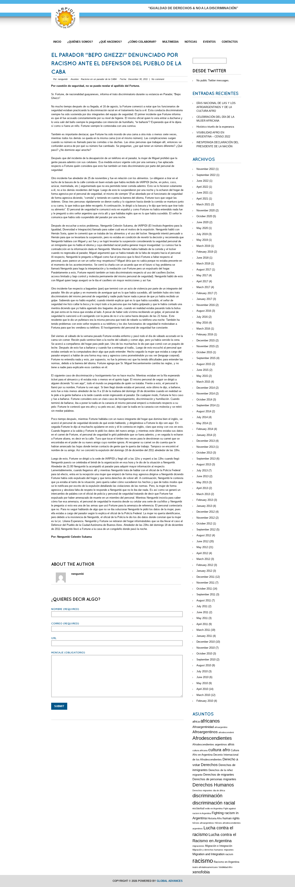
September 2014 (206, 405)
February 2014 (204, 428)
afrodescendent (226, 732)
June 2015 (202, 369)
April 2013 (202, 488)
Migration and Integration (208, 854)
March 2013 (203, 494)
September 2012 (206, 529)
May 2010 (202, 683)
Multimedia (170, 41)
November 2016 (205, 304)
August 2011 (203, 600)
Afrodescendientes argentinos (209, 744)
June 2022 (202, 180)
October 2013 (204, 452)
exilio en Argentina (214, 808)
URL (53, 638)
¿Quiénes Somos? (80, 41)
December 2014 (205, 387)
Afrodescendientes (212, 738)
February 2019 (204, 251)
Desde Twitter (209, 71)
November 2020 (205, 210)
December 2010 (205, 641)
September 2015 (206, 358)
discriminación (207, 795)
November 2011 (205, 582)
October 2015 (204, 352)
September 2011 (205, 594)
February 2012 (204, 564)
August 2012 (203, 535)
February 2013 (204, 499)
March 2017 (203, 287)
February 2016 (204, 334)
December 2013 (205, 440)
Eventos (209, 41)
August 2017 (203, 269)
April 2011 (202, 624)
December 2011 (205, 576)
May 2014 (202, 423)
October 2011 (204, 588)
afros (231, 744)
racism (229, 854)
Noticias (191, 41)
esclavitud (198, 808)
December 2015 (205, 340)
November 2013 (205, 446)
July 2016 (202, 316)
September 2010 (206, 659)
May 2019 (202, 239)
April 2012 (202, 553)
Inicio (57, 41)
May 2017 (202, 275)
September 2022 (206, 174)
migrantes (229, 850)
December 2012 (205, 511)
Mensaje (68, 652)
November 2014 (205, 393)
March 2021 (203, 204)
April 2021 (202, 198)
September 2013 (206, 458)
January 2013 (204, 505)
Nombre (65, 609)
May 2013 (202, 482)
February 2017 (204, 293)
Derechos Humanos (213, 784)
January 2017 (204, 298)
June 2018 (202, 257)
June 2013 (202, 476)
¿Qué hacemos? (110, 41)
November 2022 (205, 168)
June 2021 (202, 192)
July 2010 (202, 671)
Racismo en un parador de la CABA (99, 79)
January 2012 (204, 570)
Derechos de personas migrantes (214, 779)
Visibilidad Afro (225, 867)
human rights (231, 818)
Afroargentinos (205, 732)
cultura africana (200, 750)
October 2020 (204, 216)
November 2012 (205, 517)
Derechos (209, 765)
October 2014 (204, 399)
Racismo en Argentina (226, 861)
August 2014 (203, 411)
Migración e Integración (218, 845)
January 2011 (204, 635)
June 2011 (202, 612)
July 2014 (202, 417)
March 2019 (203, 245)
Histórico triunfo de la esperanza (215, 126)
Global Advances (170, 880)
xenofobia (201, 872)
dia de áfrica (219, 790)
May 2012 (202, 547)
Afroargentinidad (203, 727)
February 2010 (204, 700)
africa (196, 721)
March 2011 (203, 629)
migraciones (198, 846)
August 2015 (203, 364)
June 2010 (202, 677)
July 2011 (202, 606)
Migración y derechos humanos (207, 850)
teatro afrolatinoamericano (205, 867)
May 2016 (202, 322)
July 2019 (202, 234)
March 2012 (203, 558)
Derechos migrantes (202, 790)
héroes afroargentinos (203, 823)
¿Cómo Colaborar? (142, 41)
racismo (202, 860)
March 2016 (203, 328)
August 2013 (203, 464)
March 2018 (203, 263)
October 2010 (204, 653)
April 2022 (202, 186)
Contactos (230, 41)
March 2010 (203, 694)
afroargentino (221, 727)
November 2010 (205, 647)
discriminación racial (213, 802)
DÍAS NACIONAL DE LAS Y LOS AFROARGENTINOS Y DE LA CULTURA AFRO (216, 107)
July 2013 (202, 470)
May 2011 (202, 618)
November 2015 (205, 346)
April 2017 (202, 281)
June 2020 (202, 222)
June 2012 (202, 541)
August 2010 (203, 665)
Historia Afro (215, 818)
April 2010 (202, 688)
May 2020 (202, 228)
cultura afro (219, 749)
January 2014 (204, 434)
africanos (210, 721)
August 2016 (203, 310)
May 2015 (202, 375)
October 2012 (204, 523)
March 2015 (203, 381)
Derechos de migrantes (218, 774)
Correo (65, 623)
